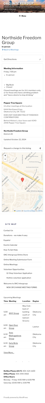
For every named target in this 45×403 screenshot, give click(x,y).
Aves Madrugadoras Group (15, 336)
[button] (21, 178)
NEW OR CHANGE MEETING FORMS (21, 287)
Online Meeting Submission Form (18, 260)
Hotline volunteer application (18, 278)
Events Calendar (10, 245)
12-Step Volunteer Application (19, 273)
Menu (23, 16)
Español (7, 240)
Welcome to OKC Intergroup (16, 284)
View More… (9, 352)
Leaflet (18, 211)
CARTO (39, 211)
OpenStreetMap (29, 211)
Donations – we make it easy (15, 235)
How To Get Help (11, 250)
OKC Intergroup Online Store (16, 255)
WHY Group (14, 313)
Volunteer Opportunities (14, 269)
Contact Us (8, 230)
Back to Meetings (11, 50)
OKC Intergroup (19, 3)
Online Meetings (11, 264)
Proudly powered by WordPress (16, 397)
